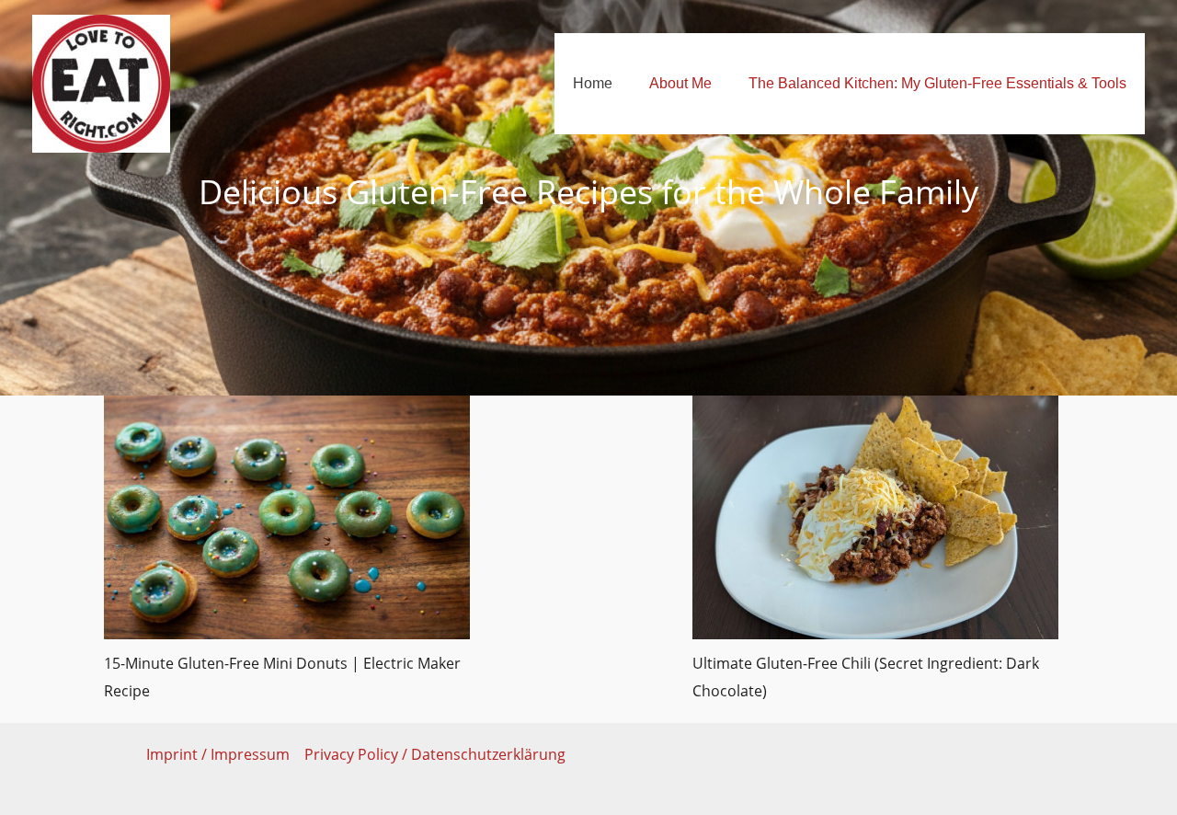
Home (592, 83)
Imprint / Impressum (218, 754)
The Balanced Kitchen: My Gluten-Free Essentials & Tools (937, 83)
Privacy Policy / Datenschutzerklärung (435, 754)
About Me (680, 83)
